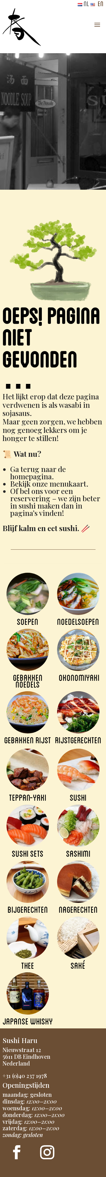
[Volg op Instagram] (47, 1152)
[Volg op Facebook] (17, 1152)
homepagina (31, 476)
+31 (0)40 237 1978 (25, 1075)
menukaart (67, 484)
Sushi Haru (20, 1040)
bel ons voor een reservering (41, 494)
